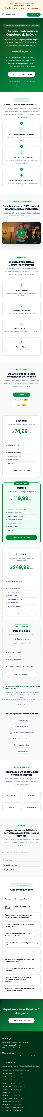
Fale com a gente (21, 674)
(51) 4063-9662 (13, 1089)
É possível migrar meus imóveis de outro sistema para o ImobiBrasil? (18, 916)
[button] (21, 233)
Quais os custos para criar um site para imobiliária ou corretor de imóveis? (18, 979)
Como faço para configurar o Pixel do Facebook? (19, 969)
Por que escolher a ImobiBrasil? (17, 899)
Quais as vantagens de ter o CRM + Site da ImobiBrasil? (18, 934)
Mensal (21, 395)
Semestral (21, 400)
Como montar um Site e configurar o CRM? (19, 944)
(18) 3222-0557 (15, 1071)
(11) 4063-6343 (12, 1074)
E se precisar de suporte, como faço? (19, 952)
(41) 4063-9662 (11, 1083)
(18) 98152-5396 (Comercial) (14, 1107)
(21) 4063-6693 (13, 1077)
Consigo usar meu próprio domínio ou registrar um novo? (19, 960)
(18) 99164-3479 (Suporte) (13, 1110)
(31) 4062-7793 (14, 1080)
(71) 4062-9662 (12, 1098)
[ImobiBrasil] (9, 14)
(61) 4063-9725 (11, 1092)
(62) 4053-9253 (11, 1095)
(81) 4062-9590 (11, 1101)
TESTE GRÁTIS (34, 14)
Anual (21, 405)
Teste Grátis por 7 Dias (21, 471)
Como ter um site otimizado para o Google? (18, 907)
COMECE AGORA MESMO (21, 1020)
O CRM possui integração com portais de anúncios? (19, 925)
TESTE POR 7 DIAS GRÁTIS (21, 74)
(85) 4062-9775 (12, 1104)
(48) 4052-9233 (13, 1086)
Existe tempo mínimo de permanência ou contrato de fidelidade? (19, 989)
